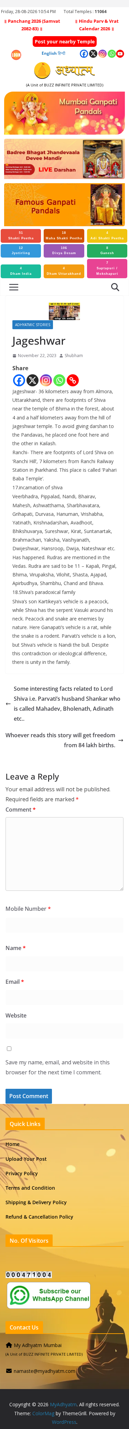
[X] (32, 380)
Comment (21, 809)
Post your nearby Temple (65, 41)
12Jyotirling (21, 250)
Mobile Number (28, 908)
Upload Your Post (26, 1159)
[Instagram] (46, 380)
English (49, 53)
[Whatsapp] (59, 380)
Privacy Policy (22, 1173)
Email (15, 981)
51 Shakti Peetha (21, 235)
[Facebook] (19, 380)
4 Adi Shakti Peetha (107, 235)
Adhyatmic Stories (32, 324)
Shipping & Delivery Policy (36, 1202)
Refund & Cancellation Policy (39, 1216)
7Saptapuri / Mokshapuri (107, 268)
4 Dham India (21, 271)
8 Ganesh (107, 250)
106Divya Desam (64, 250)
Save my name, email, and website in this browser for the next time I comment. (58, 1067)
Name (16, 948)
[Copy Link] (73, 380)
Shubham (74, 355)
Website (16, 1015)
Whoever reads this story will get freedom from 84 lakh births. (60, 740)
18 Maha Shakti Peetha (64, 235)
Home (13, 1144)
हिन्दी (61, 53)
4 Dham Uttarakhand (64, 271)
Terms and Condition (30, 1188)
